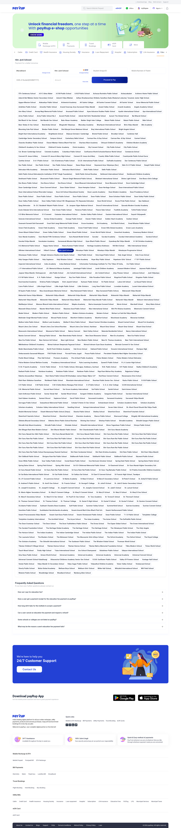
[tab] (46, 45)
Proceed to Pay (110, 80)
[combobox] (99, 8)
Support (165, 2)
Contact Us (29, 669)
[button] (90, 592)
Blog (150, 2)
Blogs (38, 825)
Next (159, 30)
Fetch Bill (85, 81)
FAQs (53, 825)
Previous (22, 30)
